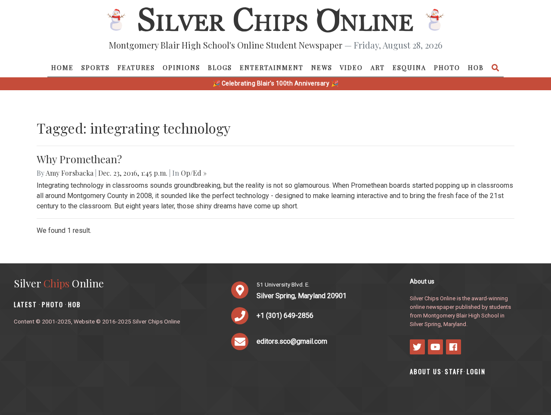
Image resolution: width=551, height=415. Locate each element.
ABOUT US (426, 371)
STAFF (454, 371)
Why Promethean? (79, 159)
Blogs (220, 67)
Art (378, 67)
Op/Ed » (194, 172)
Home (62, 67)
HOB (476, 67)
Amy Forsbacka (69, 172)
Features (136, 67)
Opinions (181, 67)
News (321, 67)
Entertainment (271, 67)
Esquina (409, 67)
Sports (95, 67)
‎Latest (25, 304)
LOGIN (476, 371)
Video (351, 67)
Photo (447, 67)
